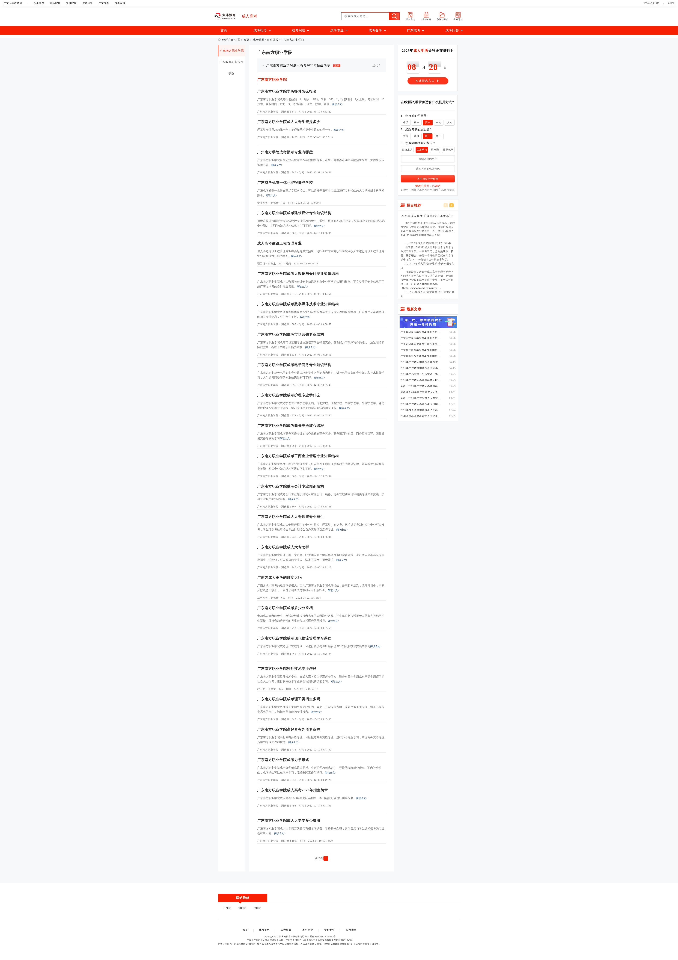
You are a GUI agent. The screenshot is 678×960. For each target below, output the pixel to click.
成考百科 (120, 3)
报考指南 (351, 930)
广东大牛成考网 (13, 3)
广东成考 (104, 3)
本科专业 (307, 930)
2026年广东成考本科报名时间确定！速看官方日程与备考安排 (420, 368)
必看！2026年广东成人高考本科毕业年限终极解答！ (420, 386)
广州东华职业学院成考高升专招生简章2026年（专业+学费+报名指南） (420, 332)
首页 (224, 30)
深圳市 (242, 908)
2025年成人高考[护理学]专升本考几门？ (428, 215)
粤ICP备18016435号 (325, 936)
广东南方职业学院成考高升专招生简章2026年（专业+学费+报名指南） (420, 338)
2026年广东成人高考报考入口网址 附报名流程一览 (420, 404)
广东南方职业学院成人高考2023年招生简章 (303, 65)
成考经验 (87, 3)
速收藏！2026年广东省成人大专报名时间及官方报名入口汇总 (420, 392)
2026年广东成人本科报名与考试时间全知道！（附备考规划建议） (420, 362)
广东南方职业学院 (292, 39)
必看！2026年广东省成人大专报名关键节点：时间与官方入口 (420, 398)
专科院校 (71, 3)
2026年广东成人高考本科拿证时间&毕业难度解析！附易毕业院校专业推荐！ (420, 380)
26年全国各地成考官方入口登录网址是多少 (420, 416)
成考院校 (259, 39)
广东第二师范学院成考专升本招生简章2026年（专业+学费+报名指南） (420, 350)
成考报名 (264, 930)
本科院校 (55, 3)
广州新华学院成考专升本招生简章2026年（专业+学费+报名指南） (420, 344)
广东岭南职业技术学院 (231, 64)
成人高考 (249, 16)
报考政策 (39, 3)
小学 (405, 122)
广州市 (227, 908)
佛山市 (257, 908)
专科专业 (329, 930)
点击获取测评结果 (427, 179)
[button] (451, 205)
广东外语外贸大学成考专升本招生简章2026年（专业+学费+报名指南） (420, 356)
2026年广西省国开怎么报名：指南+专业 (420, 374)
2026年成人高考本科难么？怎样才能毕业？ (420, 410)
